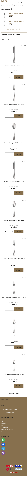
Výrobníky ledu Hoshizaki (8, 421)
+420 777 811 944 (10, 413)
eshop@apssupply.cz (11, 409)
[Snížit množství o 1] (6, 77)
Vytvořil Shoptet (14, 477)
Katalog (3, 423)
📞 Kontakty (4, 427)
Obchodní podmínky (6, 429)
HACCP (3, 425)
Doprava (3, 432)
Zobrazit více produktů (13, 29)
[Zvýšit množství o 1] (13, 77)
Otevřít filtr (6, 40)
